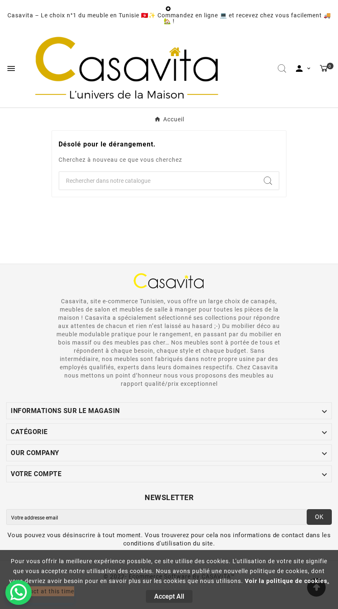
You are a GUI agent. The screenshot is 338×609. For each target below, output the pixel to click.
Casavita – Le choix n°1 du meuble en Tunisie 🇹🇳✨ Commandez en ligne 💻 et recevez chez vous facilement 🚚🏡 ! (169, 18)
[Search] (268, 180)
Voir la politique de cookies (286, 581)
